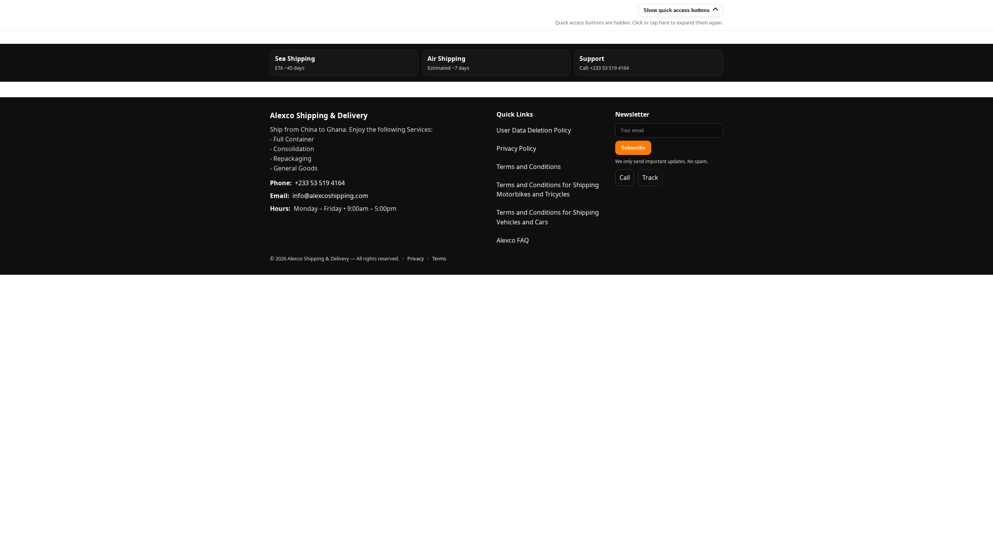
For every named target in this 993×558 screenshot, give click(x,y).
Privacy (415, 258)
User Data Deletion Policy (533, 130)
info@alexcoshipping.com (330, 195)
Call (624, 177)
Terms (439, 258)
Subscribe (633, 148)
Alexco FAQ (512, 240)
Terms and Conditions (528, 166)
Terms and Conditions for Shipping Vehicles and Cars (547, 217)
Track (650, 177)
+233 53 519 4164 (320, 183)
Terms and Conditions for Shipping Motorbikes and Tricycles (547, 190)
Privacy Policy (516, 148)
